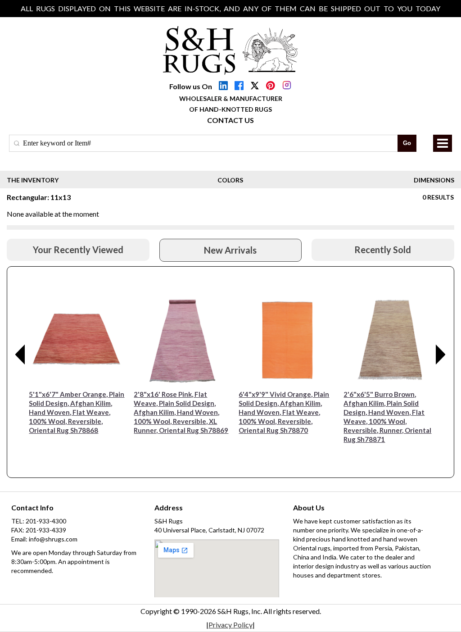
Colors (230, 180)
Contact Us (230, 120)
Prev (20, 354)
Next (441, 354)
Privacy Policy (230, 624)
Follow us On (190, 86)
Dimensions (434, 180)
